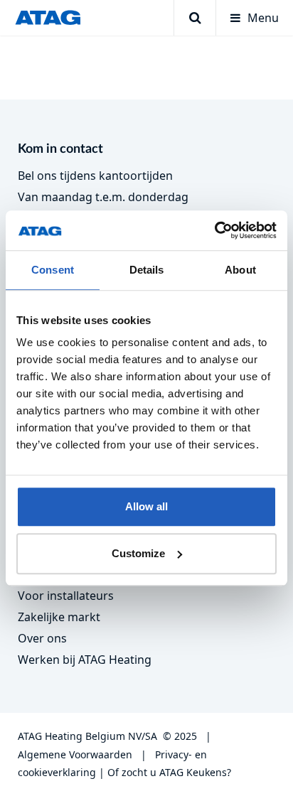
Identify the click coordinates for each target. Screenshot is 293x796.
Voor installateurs (66, 595)
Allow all (146, 506)
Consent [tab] (52, 270)
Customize (138, 553)
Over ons (42, 638)
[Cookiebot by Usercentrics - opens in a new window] (214, 230)
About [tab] (240, 270)
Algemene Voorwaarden (75, 754)
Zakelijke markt (59, 617)
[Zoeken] (194, 18)
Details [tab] (146, 270)
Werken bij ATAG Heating (84, 659)
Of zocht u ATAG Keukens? (169, 772)
